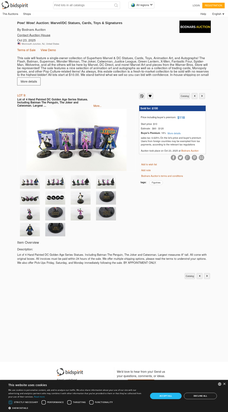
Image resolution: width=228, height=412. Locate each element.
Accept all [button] (166, 395)
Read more (39, 396)
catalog (185, 96)
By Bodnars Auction (31, 29)
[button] (76, 407)
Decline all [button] (200, 395)
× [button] (224, 384)
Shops (27, 14)
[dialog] (114, 396)
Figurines (156, 182)
